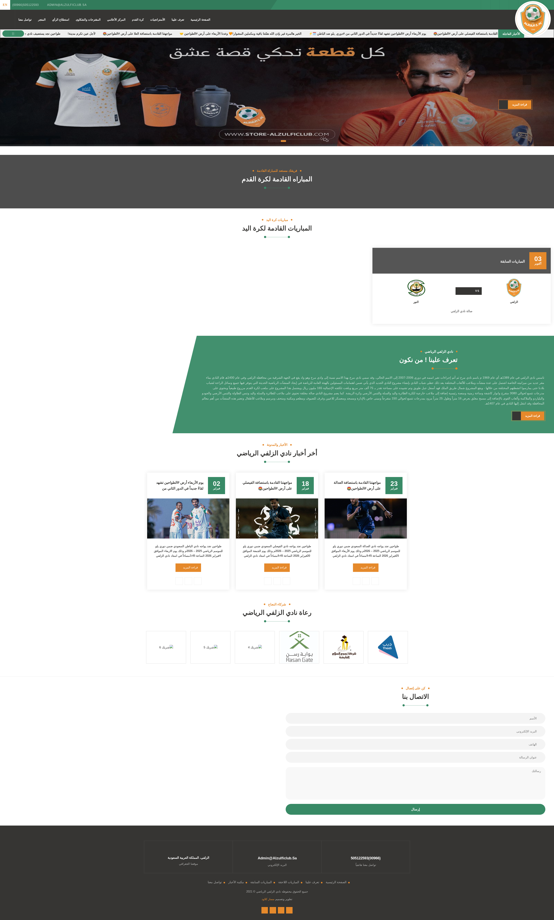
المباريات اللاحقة (288, 882)
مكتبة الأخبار (236, 882)
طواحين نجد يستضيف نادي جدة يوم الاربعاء (67, 33)
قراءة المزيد (368, 567)
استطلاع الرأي (60, 19)
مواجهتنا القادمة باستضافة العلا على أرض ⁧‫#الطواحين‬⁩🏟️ (171, 33)
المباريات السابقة (261, 882)
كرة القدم (138, 19)
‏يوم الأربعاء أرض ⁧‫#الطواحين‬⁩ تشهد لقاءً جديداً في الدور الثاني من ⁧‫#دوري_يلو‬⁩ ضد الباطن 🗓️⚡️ (401, 33)
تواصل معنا (25, 19)
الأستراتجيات (157, 19)
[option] (461, 286)
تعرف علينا (178, 19)
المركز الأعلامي (116, 19)
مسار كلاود (268, 899)
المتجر (42, 19)
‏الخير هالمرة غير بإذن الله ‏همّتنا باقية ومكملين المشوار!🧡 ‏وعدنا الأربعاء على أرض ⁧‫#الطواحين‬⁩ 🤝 (275, 33)
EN (5, 4)
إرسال (415, 809)
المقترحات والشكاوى (88, 19)
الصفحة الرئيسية (200, 19)
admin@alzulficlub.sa (67, 4)
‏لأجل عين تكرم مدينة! (116, 33)
